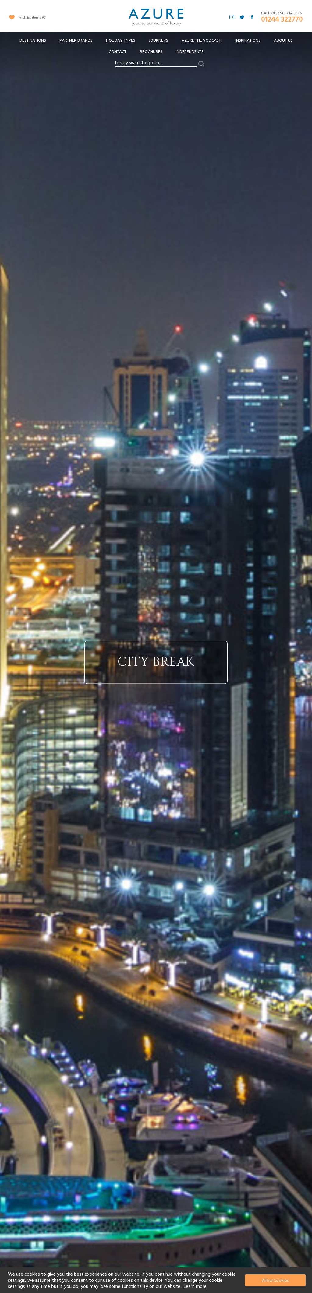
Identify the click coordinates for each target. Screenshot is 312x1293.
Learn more (195, 1286)
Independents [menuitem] (190, 52)
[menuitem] (33, 40)
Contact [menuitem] (117, 52)
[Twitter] (241, 17)
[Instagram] (231, 17)
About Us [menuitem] (283, 40)
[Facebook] (252, 17)
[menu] (156, 48)
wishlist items (31, 17)
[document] (157, 1280)
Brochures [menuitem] (151, 52)
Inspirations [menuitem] (248, 40)
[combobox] (156, 63)
